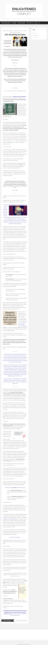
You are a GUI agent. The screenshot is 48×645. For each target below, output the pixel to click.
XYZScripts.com (29, 644)
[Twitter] (38, 22)
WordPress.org (35, 37)
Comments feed (36, 35)
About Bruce (14, 22)
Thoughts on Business (21, 22)
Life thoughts (24, 30)
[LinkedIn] (39, 22)
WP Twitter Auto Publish (20, 644)
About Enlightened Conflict (6, 22)
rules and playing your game (15, 34)
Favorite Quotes (17, 30)
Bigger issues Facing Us (8, 30)
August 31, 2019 (5, 620)
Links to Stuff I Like (30, 22)
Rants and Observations (15, 32)
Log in (34, 32)
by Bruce (9, 620)
